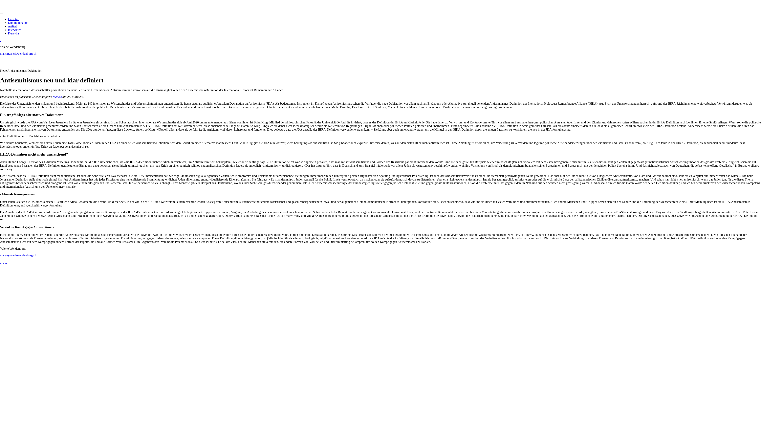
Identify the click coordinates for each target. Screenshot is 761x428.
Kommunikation (18, 22)
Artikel (12, 26)
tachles (57, 96)
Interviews (14, 30)
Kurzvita (13, 33)
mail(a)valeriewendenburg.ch (18, 53)
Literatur (13, 19)
